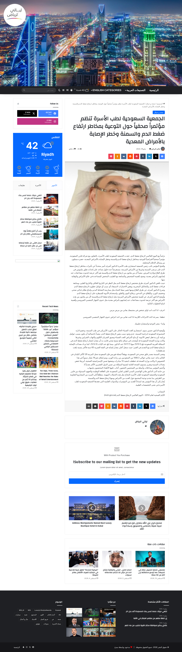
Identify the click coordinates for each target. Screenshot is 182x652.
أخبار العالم (51, 615)
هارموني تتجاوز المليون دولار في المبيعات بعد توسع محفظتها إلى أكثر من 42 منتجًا (151, 572)
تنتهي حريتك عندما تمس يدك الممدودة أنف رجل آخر (30, 197)
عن (53, 619)
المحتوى (34, 615)
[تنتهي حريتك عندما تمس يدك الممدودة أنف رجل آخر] (51, 199)
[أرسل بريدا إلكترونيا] (150, 149)
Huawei (58, 610)
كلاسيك (34, 619)
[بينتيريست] (136, 156)
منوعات (45, 624)
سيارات (18, 615)
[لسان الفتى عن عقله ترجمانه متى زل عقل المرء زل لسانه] (51, 246)
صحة (59, 619)
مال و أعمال (24, 619)
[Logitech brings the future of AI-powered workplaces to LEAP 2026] (74, 632)
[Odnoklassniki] (117, 156)
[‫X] (155, 156)
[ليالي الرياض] (91, 43)
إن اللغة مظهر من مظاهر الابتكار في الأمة (32, 209)
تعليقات (21, 185)
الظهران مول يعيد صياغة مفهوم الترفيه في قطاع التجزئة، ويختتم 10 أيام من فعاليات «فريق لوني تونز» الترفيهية (28, 378)
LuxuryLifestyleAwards (43, 610)
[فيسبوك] (162, 156)
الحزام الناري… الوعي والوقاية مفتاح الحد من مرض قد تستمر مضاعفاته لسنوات (117, 572)
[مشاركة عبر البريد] (95, 406)
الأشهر (54, 185)
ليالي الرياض (155, 149)
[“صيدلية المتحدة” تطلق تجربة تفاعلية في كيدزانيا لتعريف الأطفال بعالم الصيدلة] (83, 559)
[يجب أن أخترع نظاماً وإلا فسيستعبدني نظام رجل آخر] (51, 235)
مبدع (116, 647)
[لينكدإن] (149, 156)
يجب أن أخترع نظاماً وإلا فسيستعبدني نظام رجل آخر (31, 232)
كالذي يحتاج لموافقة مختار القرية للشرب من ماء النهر (31, 220)
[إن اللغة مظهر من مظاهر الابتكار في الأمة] (51, 211)
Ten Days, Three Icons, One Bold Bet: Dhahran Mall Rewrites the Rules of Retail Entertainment (48, 375)
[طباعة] (88, 406)
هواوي (38, 624)
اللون (42, 615)
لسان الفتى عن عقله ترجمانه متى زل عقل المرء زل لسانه (30, 244)
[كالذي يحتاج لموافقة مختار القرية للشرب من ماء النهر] (51, 223)
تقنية (25, 615)
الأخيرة (38, 185)
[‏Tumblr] (143, 156)
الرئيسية (154, 90)
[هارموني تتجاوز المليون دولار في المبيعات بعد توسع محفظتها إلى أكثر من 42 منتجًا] (150, 559)
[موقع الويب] (145, 426)
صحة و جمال (150, 104)
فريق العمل (44, 619)
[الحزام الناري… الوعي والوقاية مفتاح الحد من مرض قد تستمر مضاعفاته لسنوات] (117, 559)
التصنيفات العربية (136, 90)
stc (60, 615)
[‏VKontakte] (123, 156)
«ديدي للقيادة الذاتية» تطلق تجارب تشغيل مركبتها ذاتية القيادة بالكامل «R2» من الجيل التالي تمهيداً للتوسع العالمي (28, 334)
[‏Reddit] (130, 156)
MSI (29, 610)
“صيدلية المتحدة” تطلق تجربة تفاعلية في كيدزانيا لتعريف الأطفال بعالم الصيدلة (83, 572)
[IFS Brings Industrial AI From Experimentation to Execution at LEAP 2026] (74, 622)
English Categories (107, 90)
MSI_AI (21, 610)
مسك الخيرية (56, 624)
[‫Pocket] (111, 156)
